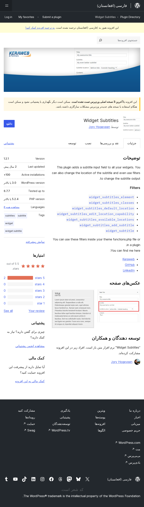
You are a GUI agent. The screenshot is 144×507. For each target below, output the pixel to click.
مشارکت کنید (26, 410)
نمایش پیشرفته (35, 242)
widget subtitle (13, 231)
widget (9, 223)
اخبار (137, 417)
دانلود (9, 123)
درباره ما (134, 410)
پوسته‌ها (100, 417)
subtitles (10, 215)
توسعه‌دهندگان (61, 424)
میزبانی (135, 424)
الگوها (101, 430)
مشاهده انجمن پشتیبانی (30, 346)
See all (8, 311)
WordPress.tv (59, 430)
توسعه (72, 143)
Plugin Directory (130, 17)
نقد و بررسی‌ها (109, 143)
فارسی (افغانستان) (119, 479)
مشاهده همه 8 (12, 207)
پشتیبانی (9, 143)
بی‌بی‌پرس (132, 456)
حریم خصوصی (131, 430)
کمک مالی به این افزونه (30, 381)
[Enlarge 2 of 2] (89, 294)
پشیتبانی (65, 417)
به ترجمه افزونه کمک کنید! (40, 27)
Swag (29, 430)
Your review (36, 311)
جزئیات (131, 143)
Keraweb (128, 259)
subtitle (22, 215)
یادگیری (65, 410)
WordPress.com (127, 443)
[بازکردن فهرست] (6, 5)
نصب (88, 143)
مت (136, 449)
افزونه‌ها (100, 424)
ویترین (101, 410)
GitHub (130, 265)
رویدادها (30, 417)
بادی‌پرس (132, 462)
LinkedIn (129, 270)
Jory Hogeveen (99, 127)
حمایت (29, 424)
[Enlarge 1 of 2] (135, 294)
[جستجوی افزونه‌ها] (100, 40)
